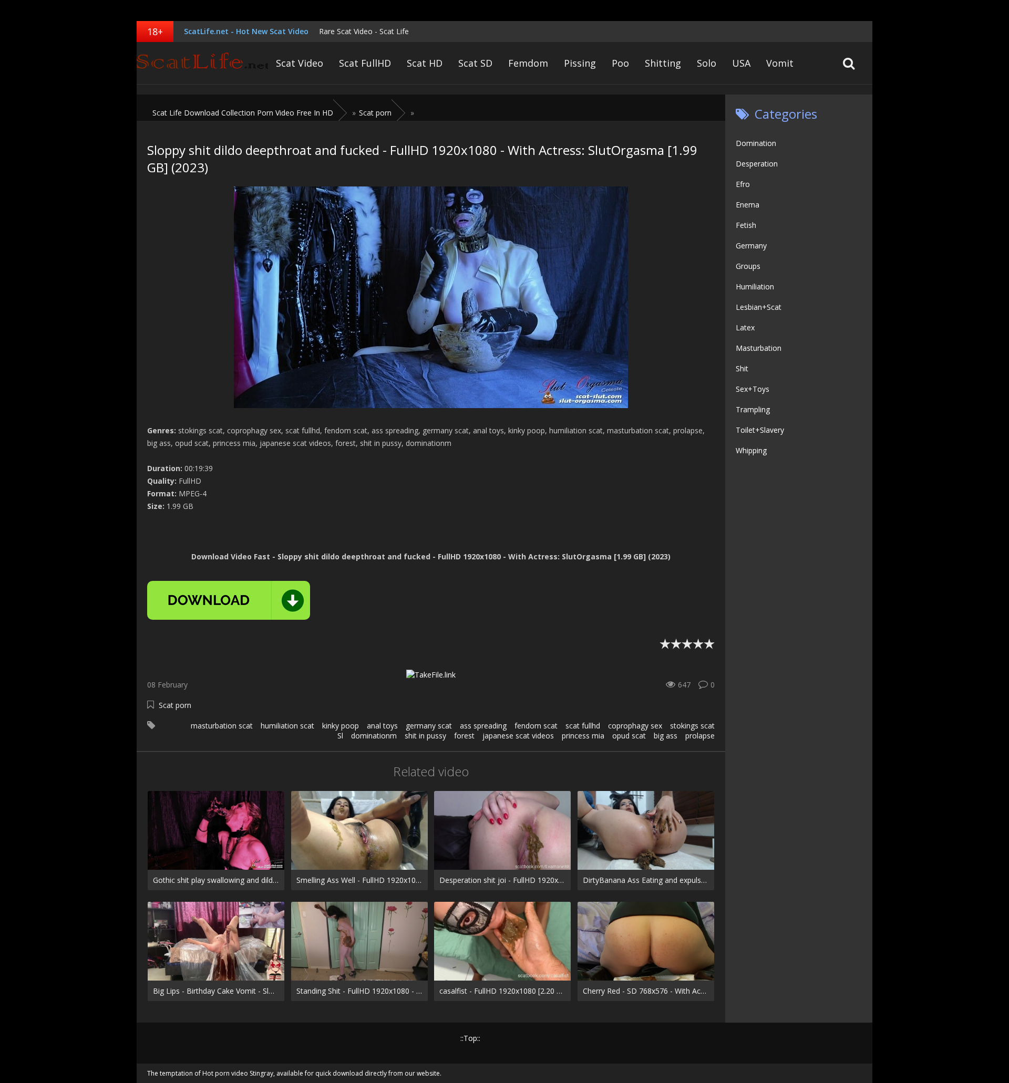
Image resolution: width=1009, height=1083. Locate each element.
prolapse (700, 736)
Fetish (746, 225)
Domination (756, 143)
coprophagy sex (635, 726)
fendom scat (536, 726)
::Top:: (470, 1038)
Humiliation (755, 286)
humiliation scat (287, 726)
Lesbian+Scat (758, 307)
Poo (620, 63)
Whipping (751, 450)
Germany (751, 246)
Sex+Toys (752, 389)
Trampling (753, 409)
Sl (340, 736)
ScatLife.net (202, 63)
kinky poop (340, 726)
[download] (228, 600)
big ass (665, 736)
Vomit (780, 63)
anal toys (382, 726)
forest (464, 736)
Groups (748, 266)
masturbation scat (222, 726)
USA (741, 63)
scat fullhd (582, 726)
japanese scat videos (518, 736)
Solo (706, 63)
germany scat (429, 726)
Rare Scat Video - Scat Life (364, 31)
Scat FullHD (365, 63)
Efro (743, 184)
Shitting (663, 63)
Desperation (757, 164)
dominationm (374, 736)
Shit (742, 368)
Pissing (580, 63)
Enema (747, 205)
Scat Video (299, 63)
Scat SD (475, 63)
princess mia (583, 736)
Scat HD (424, 63)
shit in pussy (425, 736)
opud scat (629, 736)
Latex (745, 327)
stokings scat (692, 726)
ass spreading (483, 726)
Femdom (528, 63)
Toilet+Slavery (760, 430)
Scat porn (175, 705)
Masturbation (758, 348)
